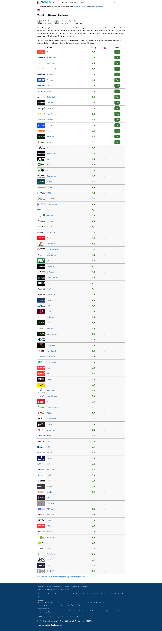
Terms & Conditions (44, 586)
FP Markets (51, 306)
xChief (49, 520)
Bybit (48, 497)
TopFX (49, 379)
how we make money (79, 6)
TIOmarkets (51, 345)
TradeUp (50, 114)
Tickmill (49, 311)
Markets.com (51, 232)
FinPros (49, 452)
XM (48, 159)
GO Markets (51, 198)
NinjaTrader (51, 63)
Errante (49, 300)
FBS (48, 260)
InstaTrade (50, 514)
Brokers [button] (63, 2)
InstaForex (50, 492)
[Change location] (39, 10)
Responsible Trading (44, 589)
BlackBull (50, 227)
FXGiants (50, 526)
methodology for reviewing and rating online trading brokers (64, 576)
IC (47, 170)
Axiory (49, 435)
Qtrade (49, 424)
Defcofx (49, 565)
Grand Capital (51, 362)
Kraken (49, 91)
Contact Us (68, 586)
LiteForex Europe (53, 407)
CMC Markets (52, 176)
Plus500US (51, 74)
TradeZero (50, 108)
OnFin (49, 543)
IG (47, 52)
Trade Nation (51, 243)
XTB (48, 164)
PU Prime (50, 221)
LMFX (49, 560)
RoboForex (50, 210)
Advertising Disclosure (61, 589)
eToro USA (50, 136)
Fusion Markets (52, 204)
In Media (84, 586)
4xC (48, 339)
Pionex (49, 131)
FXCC (49, 193)
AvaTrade (50, 148)
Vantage (49, 181)
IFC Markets (51, 537)
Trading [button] (72, 2)
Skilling (49, 464)
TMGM (49, 458)
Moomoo (50, 142)
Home (44, 10)
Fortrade (50, 481)
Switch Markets (52, 277)
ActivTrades (51, 469)
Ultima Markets (52, 334)
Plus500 (49, 289)
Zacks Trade (51, 97)
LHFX (49, 441)
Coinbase (50, 125)
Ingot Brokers (51, 255)
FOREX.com (51, 57)
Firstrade (50, 80)
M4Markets (51, 430)
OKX (48, 283)
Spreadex (50, 215)
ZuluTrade (50, 503)
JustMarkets (51, 356)
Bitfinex (49, 531)
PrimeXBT (50, 266)
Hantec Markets (52, 396)
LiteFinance (51, 317)
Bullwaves (50, 328)
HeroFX (49, 475)
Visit (117, 52)
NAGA (49, 548)
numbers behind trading (96, 6)
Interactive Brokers (53, 69)
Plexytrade (50, 119)
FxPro (49, 238)
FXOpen (49, 413)
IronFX (49, 373)
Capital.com (51, 294)
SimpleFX (50, 571)
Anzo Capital (51, 351)
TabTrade (50, 509)
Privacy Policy (57, 586)
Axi (48, 402)
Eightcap (50, 187)
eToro (49, 322)
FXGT (49, 447)
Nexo (48, 85)
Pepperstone (51, 153)
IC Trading (50, 272)
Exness (49, 385)
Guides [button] (81, 2)
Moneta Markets (52, 249)
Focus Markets (52, 418)
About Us (76, 586)
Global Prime (51, 390)
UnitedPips (50, 102)
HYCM (49, 368)
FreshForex (51, 554)
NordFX (49, 486)
